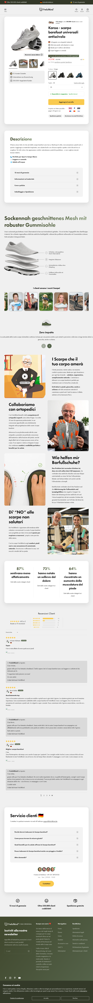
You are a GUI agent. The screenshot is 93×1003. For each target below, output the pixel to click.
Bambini (60, 940)
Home (60, 929)
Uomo (60, 936)
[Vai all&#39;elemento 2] (23, 64)
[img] (10, 638)
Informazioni (61, 951)
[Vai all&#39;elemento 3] (33, 64)
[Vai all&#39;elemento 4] (43, 64)
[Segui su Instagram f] (10, 978)
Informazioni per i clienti (79, 951)
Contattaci (46, 884)
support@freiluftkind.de (50, 821)
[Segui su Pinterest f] (15, 978)
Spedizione (76, 929)
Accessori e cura (63, 943)
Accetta (46, 998)
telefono (80, 116)
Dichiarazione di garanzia (80, 947)
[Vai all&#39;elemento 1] (13, 64)
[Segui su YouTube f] (19, 978)
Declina (75, 998)
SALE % (60, 947)
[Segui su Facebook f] (5, 978)
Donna (60, 932)
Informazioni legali (78, 932)
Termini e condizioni (78, 943)
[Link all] (10, 763)
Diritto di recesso (77, 936)
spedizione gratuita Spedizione (63, 62)
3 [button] (46, 795)
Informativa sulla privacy (80, 940)
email (75, 116)
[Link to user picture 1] (10, 655)
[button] (36, 618)
